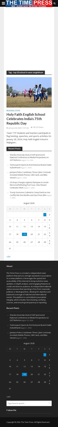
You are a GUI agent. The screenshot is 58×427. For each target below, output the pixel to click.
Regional (10, 111)
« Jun (8, 256)
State (17, 111)
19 (24, 234)
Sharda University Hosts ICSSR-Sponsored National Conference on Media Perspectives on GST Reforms (29, 157)
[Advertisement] (29, 39)
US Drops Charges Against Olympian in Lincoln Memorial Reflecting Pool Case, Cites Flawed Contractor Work (29, 185)
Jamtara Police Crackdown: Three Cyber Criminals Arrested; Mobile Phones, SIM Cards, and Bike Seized (30, 175)
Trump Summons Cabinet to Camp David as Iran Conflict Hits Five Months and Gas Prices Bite (30, 193)
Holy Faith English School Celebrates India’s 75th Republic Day (25, 118)
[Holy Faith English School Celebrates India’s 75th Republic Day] (29, 92)
